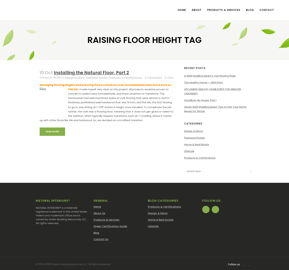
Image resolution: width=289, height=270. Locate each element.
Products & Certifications (125, 77)
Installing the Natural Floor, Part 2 (91, 73)
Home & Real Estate (196, 144)
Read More (52, 131)
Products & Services (106, 220)
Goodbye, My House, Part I (200, 100)
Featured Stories (97, 77)
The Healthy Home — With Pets (203, 82)
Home (97, 207)
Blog (96, 233)
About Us (99, 213)
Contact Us (100, 239)
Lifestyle (189, 151)
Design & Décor (75, 77)
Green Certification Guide (110, 226)
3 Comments (153, 77)
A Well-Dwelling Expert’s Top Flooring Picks (210, 76)
